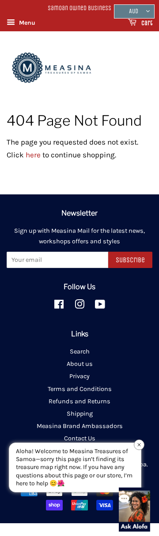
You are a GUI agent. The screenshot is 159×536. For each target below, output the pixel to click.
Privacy (79, 376)
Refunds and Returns (79, 401)
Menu (26, 22)
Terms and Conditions (80, 389)
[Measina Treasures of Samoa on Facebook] (59, 306)
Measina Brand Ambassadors (80, 426)
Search (80, 351)
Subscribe (130, 260)
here (33, 154)
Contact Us (79, 438)
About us (80, 364)
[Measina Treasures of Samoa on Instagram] (79, 306)
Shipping (80, 413)
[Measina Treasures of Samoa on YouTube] (100, 306)
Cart (146, 23)
